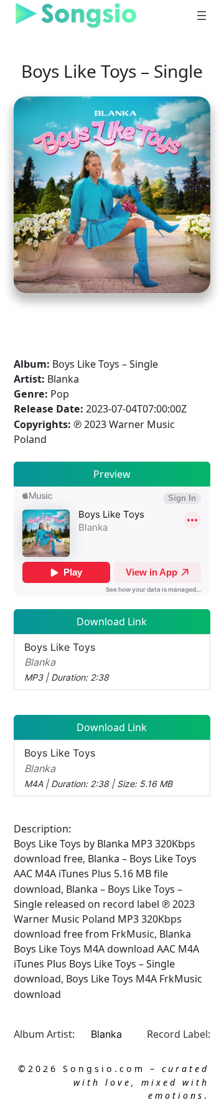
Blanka (106, 1034)
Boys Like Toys (66, 662)
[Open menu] (201, 15)
